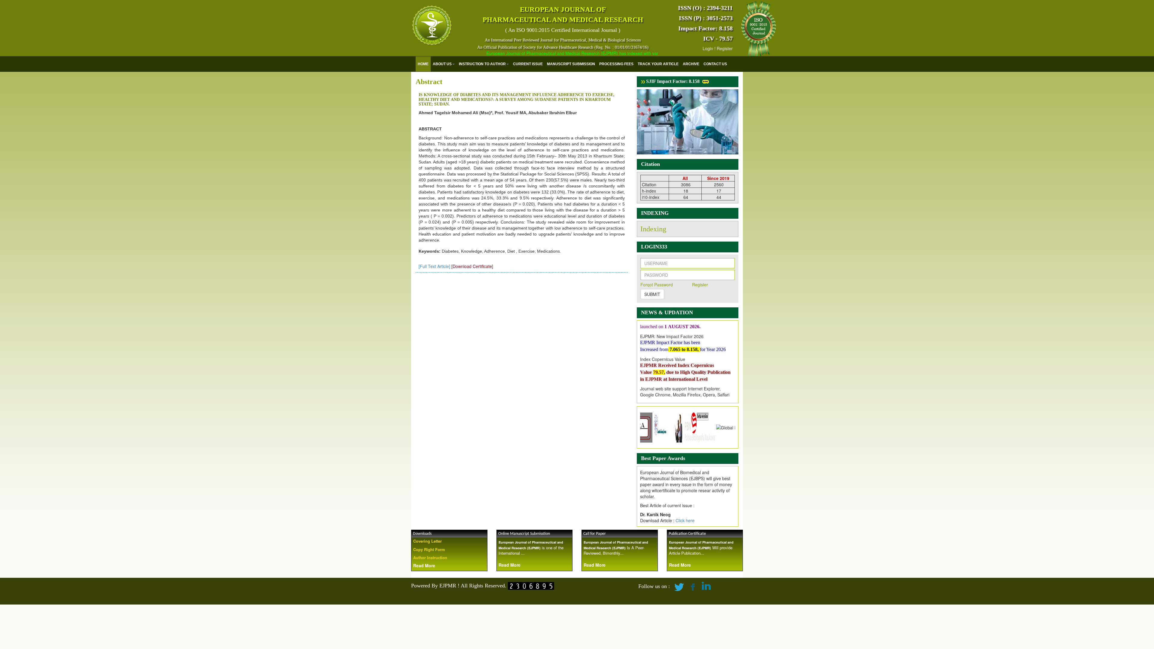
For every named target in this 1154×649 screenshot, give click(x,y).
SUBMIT (652, 294)
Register (725, 48)
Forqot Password (656, 285)
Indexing (653, 229)
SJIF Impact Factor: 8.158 (672, 81)
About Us (442, 64)
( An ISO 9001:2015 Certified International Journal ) (562, 30)
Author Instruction (430, 557)
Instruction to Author (482, 64)
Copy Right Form (429, 549)
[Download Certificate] (472, 266)
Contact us (715, 64)
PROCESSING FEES (616, 64)
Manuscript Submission (571, 64)
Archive (691, 64)
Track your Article (658, 64)
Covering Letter (427, 541)
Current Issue (528, 64)
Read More (424, 565)
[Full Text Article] (434, 266)
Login (708, 48)
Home (423, 64)
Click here (685, 520)
